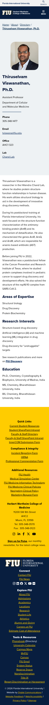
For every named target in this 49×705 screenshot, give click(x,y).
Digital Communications (29, 692)
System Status (24, 665)
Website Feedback (15, 696)
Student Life (24, 614)
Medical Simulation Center (24, 478)
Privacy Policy (20, 700)
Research (24, 610)
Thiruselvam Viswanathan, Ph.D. (20, 28)
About (14, 24)
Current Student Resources (24, 426)
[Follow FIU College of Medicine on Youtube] (34, 534)
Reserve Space (24, 669)
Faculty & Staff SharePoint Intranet (24, 438)
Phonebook (18, 641)
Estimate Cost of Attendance (24, 631)
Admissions (24, 598)
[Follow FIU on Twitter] (26, 583)
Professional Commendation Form (24, 461)
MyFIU (24, 653)
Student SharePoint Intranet (24, 430)
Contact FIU (24, 575)
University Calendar (25, 645)
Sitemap (32, 700)
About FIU (24, 594)
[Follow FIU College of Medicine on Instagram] (14, 534)
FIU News (24, 579)
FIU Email (24, 661)
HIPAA (24, 457)
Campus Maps (24, 649)
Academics (24, 602)
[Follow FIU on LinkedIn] (18, 583)
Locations (24, 606)
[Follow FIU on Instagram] (14, 583)
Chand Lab (8, 157)
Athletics (24, 618)
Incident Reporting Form (24, 453)
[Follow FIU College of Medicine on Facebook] (24, 534)
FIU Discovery (14, 361)
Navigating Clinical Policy (24, 491)
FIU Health (24, 474)
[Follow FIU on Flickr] (34, 583)
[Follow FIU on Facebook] (22, 583)
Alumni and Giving (24, 622)
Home (5, 24)
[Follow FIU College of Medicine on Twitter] (28, 534)
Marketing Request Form (24, 495)
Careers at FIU (25, 627)
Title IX (24, 677)
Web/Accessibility (33, 696)
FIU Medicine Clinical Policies (24, 486)
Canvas (24, 657)
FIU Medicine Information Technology (24, 482)
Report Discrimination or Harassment (24, 681)
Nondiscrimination (24, 673)
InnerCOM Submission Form (24, 442)
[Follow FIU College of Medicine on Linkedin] (19, 534)
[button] (43, 13)
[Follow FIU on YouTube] (30, 583)
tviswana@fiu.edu (12, 133)
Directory (25, 24)
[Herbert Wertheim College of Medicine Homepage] (16, 12)
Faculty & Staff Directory (24, 434)
